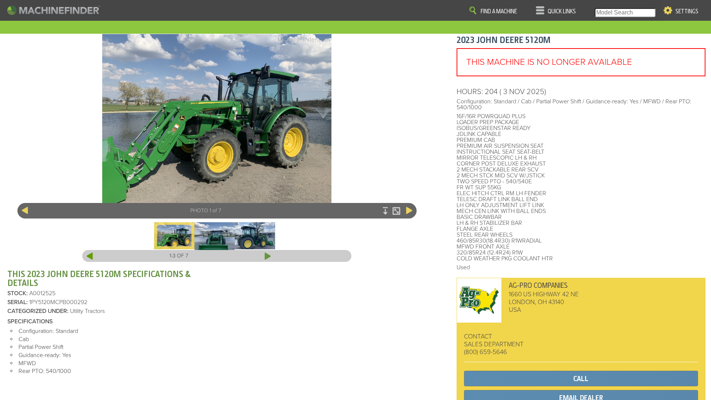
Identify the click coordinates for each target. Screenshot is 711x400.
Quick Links (562, 11)
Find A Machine (499, 11)
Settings (686, 11)
